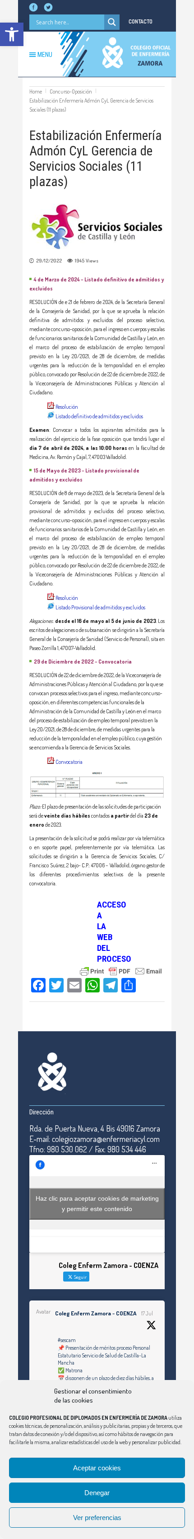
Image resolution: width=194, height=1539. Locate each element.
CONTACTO (140, 21)
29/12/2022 (49, 260)
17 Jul (147, 1313)
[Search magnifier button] (112, 22)
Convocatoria (69, 761)
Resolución (67, 406)
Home (35, 91)
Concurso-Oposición (71, 91)
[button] (11, 34)
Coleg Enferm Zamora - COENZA (95, 1313)
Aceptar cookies (97, 1468)
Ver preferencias (97, 1517)
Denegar (97, 1493)
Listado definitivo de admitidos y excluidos (99, 416)
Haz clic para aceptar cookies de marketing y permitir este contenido (97, 1203)
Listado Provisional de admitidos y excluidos (100, 607)
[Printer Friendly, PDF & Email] (121, 970)
